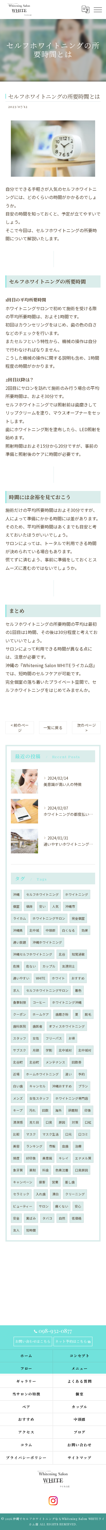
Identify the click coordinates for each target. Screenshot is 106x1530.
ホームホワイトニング (42, 1074)
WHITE (40, 978)
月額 (36, 1050)
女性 (36, 1038)
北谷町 (18, 1062)
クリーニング (75, 1194)
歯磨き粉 (61, 1014)
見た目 (34, 1122)
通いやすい (21, 978)
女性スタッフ (39, 1098)
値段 (29, 906)
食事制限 (19, 1002)
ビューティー (22, 1206)
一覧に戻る (53, 727)
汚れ (32, 1110)
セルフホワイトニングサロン (47, 990)
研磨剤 (73, 1110)
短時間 (31, 1230)
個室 (16, 906)
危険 (16, 966)
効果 (85, 930)
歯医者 (37, 1026)
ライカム (19, 918)
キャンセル (37, 1086)
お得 (71, 1038)
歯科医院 (19, 1026)
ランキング (34, 1146)
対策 (75, 1122)
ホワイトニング (76, 894)
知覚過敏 (78, 954)
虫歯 (65, 1146)
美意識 (47, 1158)
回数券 (77, 1062)
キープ (18, 1110)
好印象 (31, 1158)
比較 (16, 1134)
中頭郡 (50, 930)
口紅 (88, 1122)
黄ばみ (31, 1218)
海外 (58, 1110)
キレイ (63, 1158)
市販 (52, 1146)
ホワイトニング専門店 (71, 1098)
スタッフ (19, 1038)
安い (42, 906)
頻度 (16, 1158)
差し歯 (70, 1182)
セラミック (21, 1194)
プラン (83, 1086)
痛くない (61, 1206)
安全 (16, 1218)
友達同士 (68, 966)
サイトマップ (80, 1457)
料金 (45, 1170)
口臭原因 (81, 1170)
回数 (45, 1110)
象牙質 (18, 1170)
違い (68, 1074)
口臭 (49, 1122)
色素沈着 (61, 1170)
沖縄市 (70, 906)
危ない (31, 966)
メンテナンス (55, 1062)
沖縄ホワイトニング (47, 942)
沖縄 (16, 894)
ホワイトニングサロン (49, 918)
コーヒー (39, 1002)
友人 (16, 1230)
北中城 (34, 930)
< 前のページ (20, 727)
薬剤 (32, 1170)
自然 (62, 1218)
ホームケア (41, 1014)
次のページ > (86, 727)
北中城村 (65, 1050)
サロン (44, 1206)
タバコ (47, 1218)
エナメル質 (83, 1158)
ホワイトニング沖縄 (67, 1002)
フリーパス (54, 1038)
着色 (78, 990)
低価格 (77, 1218)
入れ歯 (41, 1194)
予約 (81, 1074)
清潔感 (18, 1122)
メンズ (18, 1098)
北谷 (62, 954)
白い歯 (18, 1086)
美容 (16, 1146)
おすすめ (78, 978)
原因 (62, 1122)
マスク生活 (50, 1134)
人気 (55, 906)
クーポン (19, 1014)
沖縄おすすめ (62, 1086)
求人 (16, 990)
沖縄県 (18, 930)
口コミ (83, 1134)
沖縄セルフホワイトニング (32, 954)
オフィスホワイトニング (67, 1026)
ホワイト (58, 978)
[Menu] (97, 9)
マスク (31, 1134)
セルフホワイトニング (42, 894)
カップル (48, 966)
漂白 (55, 1194)
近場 (16, 1074)
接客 (42, 1182)
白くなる (68, 930)
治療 (78, 1146)
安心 (78, 1206)
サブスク (19, 1050)
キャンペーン (22, 1182)
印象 (88, 1110)
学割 (49, 1050)
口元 (68, 1134)
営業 (55, 1182)
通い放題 (19, 942)
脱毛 (88, 1014)
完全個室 (78, 918)
